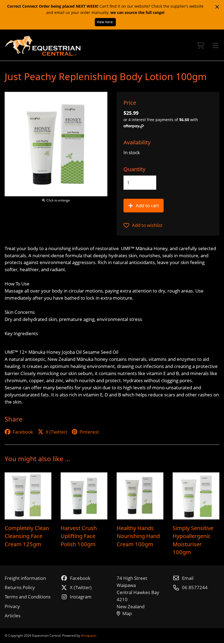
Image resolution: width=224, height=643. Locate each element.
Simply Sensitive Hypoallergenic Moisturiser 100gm (193, 540)
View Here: (105, 22)
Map (127, 613)
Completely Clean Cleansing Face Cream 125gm (27, 536)
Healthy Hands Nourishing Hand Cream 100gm (138, 536)
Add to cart (147, 205)
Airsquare (88, 635)
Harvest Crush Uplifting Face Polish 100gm (79, 536)
